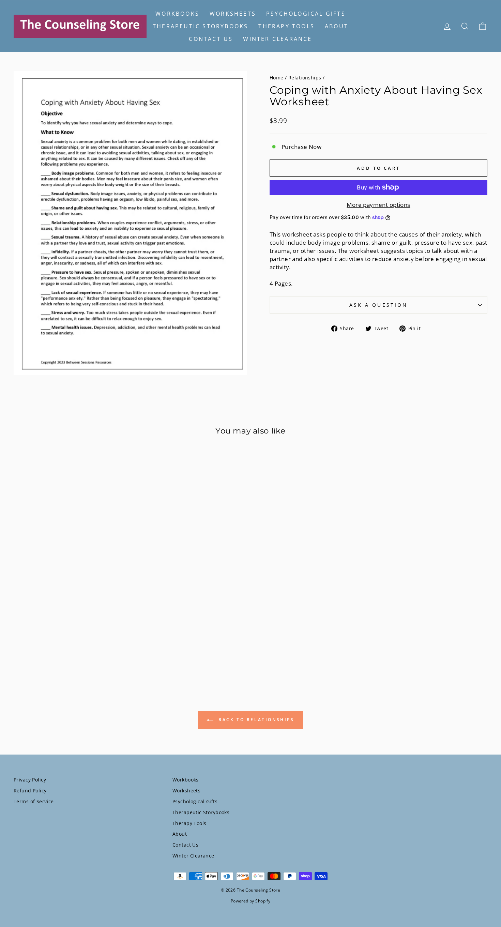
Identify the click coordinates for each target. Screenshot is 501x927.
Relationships (304, 77)
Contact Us (211, 39)
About (336, 26)
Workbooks (177, 13)
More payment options (378, 205)
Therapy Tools (286, 26)
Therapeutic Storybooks (200, 26)
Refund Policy (30, 790)
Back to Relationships (255, 720)
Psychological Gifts (306, 13)
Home (277, 77)
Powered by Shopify (251, 901)
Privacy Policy (30, 779)
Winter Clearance (277, 39)
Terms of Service (34, 801)
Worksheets (233, 13)
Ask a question (378, 305)
